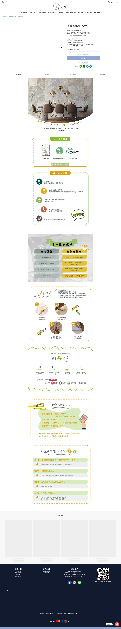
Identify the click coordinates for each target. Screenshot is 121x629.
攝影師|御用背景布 (71, 12)
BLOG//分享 (88, 12)
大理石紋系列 (20, 16)
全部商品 (5, 16)
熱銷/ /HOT (24, 12)
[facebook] (84, 66)
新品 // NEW (33, 12)
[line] (81, 66)
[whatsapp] (87, 66)
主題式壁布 (11, 16)
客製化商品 (97, 12)
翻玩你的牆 (51, 12)
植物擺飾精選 (42, 12)
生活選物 (60, 12)
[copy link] (90, 66)
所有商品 (80, 12)
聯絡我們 (83, 58)
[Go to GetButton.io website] (117, 627)
